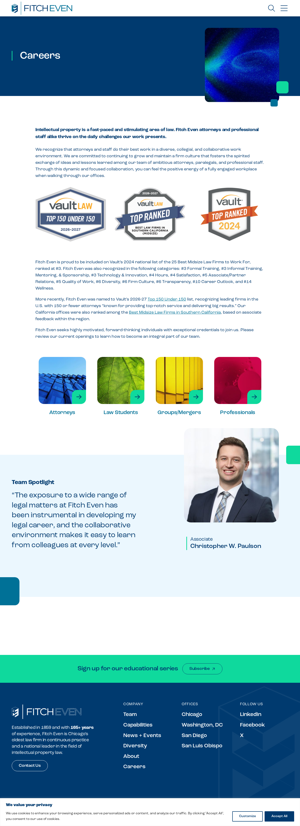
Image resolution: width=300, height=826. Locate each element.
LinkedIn (250, 714)
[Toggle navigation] (284, 8)
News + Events (142, 735)
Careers (134, 767)
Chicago (192, 714)
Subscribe (199, 669)
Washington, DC (202, 725)
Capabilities (138, 725)
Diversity (135, 746)
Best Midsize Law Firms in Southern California (175, 313)
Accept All (279, 816)
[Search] (271, 8)
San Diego (194, 735)
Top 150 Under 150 (167, 299)
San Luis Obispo (202, 746)
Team (130, 714)
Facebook (252, 725)
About (131, 756)
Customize (247, 816)
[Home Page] (46, 712)
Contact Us (30, 766)
